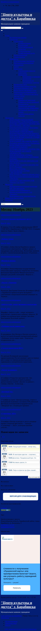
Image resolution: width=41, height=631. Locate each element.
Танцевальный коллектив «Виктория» (24, 128)
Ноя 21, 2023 (5, 396)
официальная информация (11, 215)
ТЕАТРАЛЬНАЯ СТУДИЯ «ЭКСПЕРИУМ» (20, 172)
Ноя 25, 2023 (5, 330)
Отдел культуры (24, 51)
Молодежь (9, 184)
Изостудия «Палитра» (18, 169)
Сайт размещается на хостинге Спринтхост (20, 629)
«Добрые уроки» (7, 239)
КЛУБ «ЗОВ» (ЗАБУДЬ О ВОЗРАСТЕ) (24, 165)
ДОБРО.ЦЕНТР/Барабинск (20, 190)
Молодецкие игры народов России (23, 196)
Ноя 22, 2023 (5, 374)
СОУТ (16, 67)
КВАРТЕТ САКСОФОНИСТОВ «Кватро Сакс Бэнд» (22, 181)
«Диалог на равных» (9, 370)
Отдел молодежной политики (25, 48)
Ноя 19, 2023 (5, 418)
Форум (7, 625)
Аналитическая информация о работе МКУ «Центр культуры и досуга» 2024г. (26, 94)
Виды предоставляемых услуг (25, 90)
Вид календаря (33, 477)
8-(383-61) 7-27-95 (7, 525)
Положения (22, 75)
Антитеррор (18, 98)
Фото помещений (20, 55)
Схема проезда (19, 57)
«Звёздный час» (7, 392)
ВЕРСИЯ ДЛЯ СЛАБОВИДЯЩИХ (22, 496)
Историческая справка (18, 37)
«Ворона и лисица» (8, 261)
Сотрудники (18, 41)
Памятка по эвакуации (26, 100)
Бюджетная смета (20, 84)
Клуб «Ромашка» (16, 167)
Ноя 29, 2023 (5, 265)
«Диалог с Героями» (9, 283)
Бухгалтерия (23, 45)
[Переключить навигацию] (2, 30)
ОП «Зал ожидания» (17, 188)
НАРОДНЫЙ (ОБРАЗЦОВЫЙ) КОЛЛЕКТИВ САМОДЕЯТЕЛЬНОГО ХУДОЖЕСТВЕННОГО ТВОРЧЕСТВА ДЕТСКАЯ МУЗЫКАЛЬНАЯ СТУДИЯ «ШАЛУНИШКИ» (25, 135)
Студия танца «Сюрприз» (19, 130)
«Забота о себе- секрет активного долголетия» (19, 304)
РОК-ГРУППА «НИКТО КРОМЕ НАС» (25, 175)
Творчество (9, 118)
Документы (14, 59)
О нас (7, 35)
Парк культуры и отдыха (14, 198)
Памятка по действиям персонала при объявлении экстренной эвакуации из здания (28, 109)
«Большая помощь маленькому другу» (16, 219)
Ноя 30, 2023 (5, 223)
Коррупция (18, 69)
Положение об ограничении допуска (31, 81)
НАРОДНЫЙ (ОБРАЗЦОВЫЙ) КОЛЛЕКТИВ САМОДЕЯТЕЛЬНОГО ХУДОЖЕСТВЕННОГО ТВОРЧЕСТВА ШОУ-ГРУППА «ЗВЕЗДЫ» (25, 123)
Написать (17, 588)
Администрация (24, 43)
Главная (4, 508)
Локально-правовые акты (23, 88)
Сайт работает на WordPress (11, 616)
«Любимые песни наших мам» (13, 326)
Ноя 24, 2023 (5, 352)
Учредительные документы (24, 61)
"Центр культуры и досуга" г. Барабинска (18, 16)
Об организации (11, 621)
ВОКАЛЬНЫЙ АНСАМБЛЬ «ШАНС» (24, 141)
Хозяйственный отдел (26, 53)
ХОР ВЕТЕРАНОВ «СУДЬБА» (21, 155)
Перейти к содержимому (10, 2)
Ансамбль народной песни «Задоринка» (25, 143)
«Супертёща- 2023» (8, 413)
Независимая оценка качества (25, 86)
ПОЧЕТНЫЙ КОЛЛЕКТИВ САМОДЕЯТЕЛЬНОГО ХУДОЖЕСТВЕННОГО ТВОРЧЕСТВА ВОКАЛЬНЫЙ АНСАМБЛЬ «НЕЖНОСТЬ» (25, 149)
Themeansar (5, 618)
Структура (13, 39)
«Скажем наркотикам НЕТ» (12, 348)
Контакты (9, 200)
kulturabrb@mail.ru (7, 527)
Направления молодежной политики (23, 186)
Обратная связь (11, 623)
